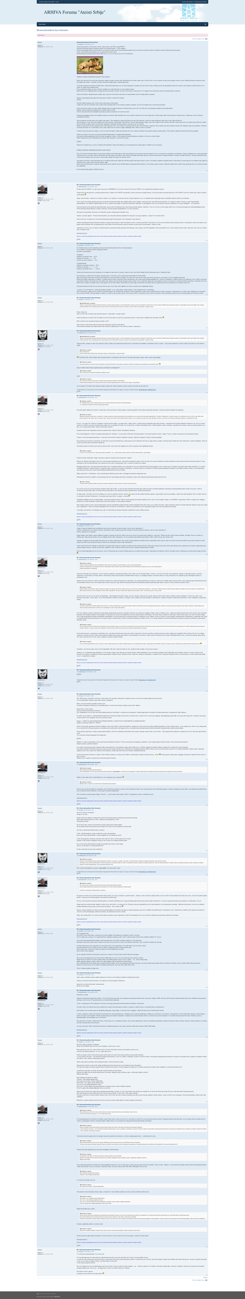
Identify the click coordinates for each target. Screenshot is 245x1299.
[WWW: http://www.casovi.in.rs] (39, 203)
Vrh (206, 170)
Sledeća (205, 1277)
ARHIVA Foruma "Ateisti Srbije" (75, 12)
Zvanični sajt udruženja (187, 1)
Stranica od (200, 38)
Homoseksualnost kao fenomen (52, 30)
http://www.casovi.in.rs (82, 233)
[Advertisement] (112, 177)
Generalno (53, 1293)
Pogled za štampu (205, 24)
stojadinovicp (82, 332)
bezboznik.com (143, 389)
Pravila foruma (41, 35)
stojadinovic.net (151, 389)
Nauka (48, 1293)
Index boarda (42, 24)
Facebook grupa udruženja (200, 1)
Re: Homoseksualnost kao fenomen (88, 184)
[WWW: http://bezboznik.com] (39, 349)
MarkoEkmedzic (83, 186)
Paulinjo (81, 44)
